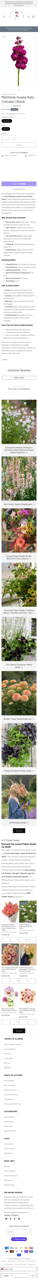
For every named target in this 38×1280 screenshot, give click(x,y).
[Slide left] (14, 90)
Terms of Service (9, 1148)
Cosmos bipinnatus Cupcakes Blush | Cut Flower (26, 926)
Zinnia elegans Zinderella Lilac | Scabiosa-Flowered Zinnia (27, 1010)
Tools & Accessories (11, 1094)
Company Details (9, 1049)
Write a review (19, 378)
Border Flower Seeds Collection (18, 719)
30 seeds (8, 121)
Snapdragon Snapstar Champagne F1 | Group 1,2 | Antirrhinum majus (27, 969)
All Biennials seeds (18, 822)
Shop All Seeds (9, 1080)
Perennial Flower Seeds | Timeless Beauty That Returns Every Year (19, 611)
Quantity (4, 133)
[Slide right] (23, 90)
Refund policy (12, 1261)
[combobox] (19, 1269)
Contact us (7, 1053)
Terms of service (31, 1261)
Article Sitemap (9, 1185)
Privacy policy (21, 1261)
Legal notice (31, 1264)
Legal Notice (8, 1153)
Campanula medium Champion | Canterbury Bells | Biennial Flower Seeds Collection (19, 450)
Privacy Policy (8, 1144)
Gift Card (7, 1063)
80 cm (7, 129)
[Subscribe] (29, 1231)
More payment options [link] (19, 188)
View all (19, 831)
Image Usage (8, 1058)
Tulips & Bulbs (9, 1099)
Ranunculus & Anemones (12, 1104)
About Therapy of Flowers (12, 1044)
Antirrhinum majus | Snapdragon (18, 504)
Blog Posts (7, 1067)
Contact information (20, 1264)
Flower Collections (10, 1090)
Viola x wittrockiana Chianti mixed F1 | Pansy (9, 1009)
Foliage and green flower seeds (18, 771)
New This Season (10, 1085)
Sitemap (7, 1166)
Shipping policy (9, 1264)
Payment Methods (10, 1131)
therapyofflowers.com (18, 1258)
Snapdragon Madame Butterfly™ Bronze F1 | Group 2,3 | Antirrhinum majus (9, 927)
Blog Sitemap (8, 1180)
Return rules (8, 1126)
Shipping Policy (9, 1117)
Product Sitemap (9, 1171)
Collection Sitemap (10, 1175)
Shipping (12, 113)
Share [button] (5, 359)
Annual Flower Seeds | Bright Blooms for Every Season (19, 557)
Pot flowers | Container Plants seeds (19, 665)
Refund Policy (8, 1121)
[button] (4, 17)
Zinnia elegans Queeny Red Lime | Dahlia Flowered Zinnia (10, 969)
